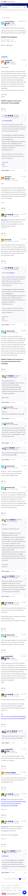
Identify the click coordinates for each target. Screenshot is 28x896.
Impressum (20, 890)
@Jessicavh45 (8, 120)
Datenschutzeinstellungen (6, 890)
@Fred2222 (4, 799)
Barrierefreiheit (16, 885)
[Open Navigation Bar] (2, 1)
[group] (3, 41)
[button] (3, 170)
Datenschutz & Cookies (16, 887)
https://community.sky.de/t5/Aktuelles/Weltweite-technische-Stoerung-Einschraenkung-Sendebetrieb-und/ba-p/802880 (13, 803)
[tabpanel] (14, 469)
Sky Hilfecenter (9, 885)
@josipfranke (4, 826)
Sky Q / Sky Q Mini (6, 17)
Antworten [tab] (4, 57)
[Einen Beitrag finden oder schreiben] (24, 7)
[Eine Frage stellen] (24, 892)
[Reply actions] (25, 118)
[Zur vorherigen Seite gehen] (4, 879)
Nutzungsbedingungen (6, 887)
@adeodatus (4, 219)
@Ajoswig (12, 272)
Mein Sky (3, 885)
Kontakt (14, 890)
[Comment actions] (26, 65)
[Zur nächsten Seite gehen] (25, 879)
